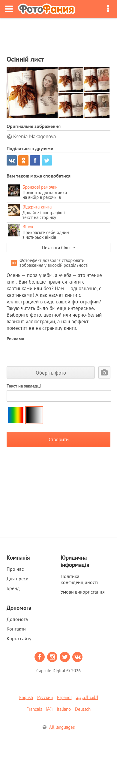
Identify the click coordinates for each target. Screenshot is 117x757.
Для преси (17, 579)
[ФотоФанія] (46, 9)
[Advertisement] (58, 35)
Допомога (17, 619)
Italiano (64, 709)
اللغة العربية (87, 697)
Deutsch (83, 709)
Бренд (13, 588)
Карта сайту (19, 638)
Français (34, 709)
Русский (45, 697)
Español (64, 697)
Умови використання (83, 592)
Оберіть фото (51, 372)
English (26, 697)
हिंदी (49, 709)
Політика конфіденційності (79, 579)
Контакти (16, 629)
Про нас (15, 569)
